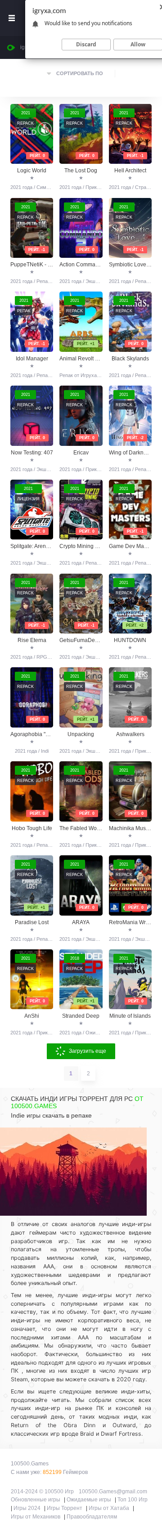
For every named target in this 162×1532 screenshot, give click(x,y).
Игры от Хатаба (109, 1508)
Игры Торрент (64, 1508)
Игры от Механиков (35, 1517)
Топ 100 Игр (132, 1499)
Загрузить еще (87, 1051)
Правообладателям (92, 1517)
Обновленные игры (35, 1499)
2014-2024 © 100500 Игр (42, 1491)
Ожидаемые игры (89, 1499)
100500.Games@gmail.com (113, 1491)
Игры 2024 (27, 1508)
